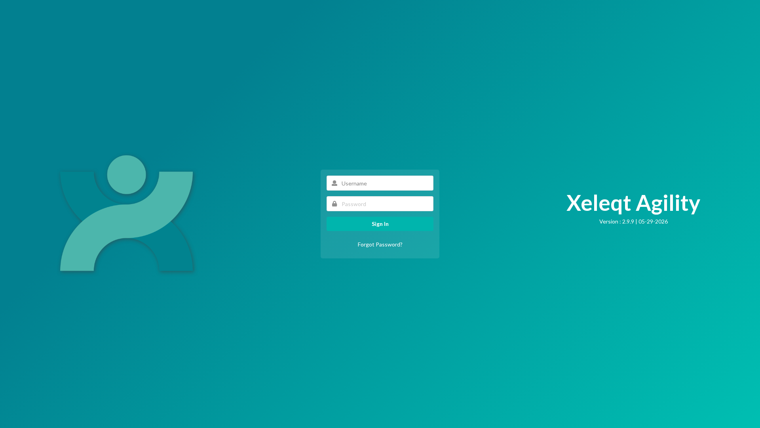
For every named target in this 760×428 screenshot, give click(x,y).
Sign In (380, 223)
